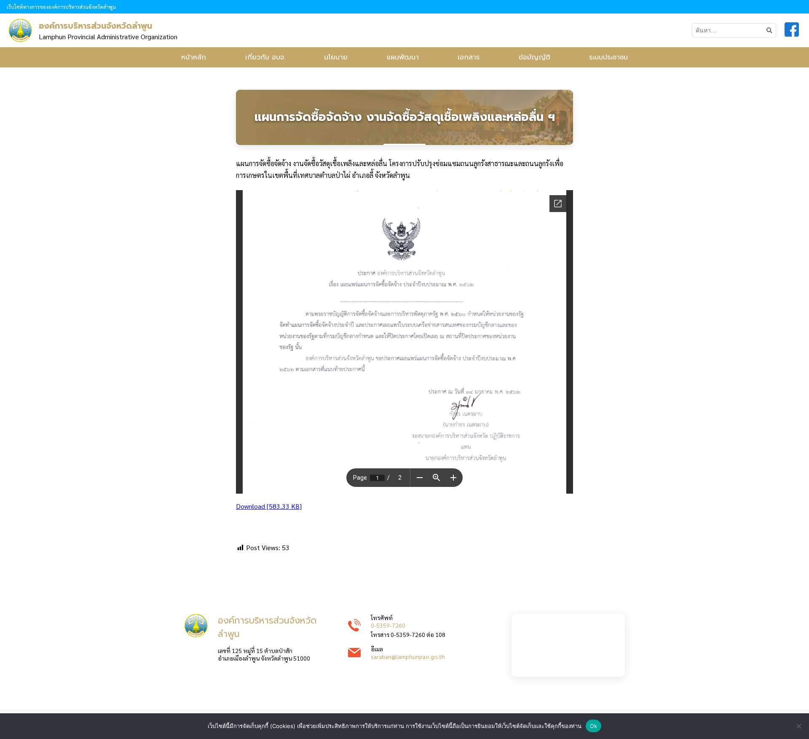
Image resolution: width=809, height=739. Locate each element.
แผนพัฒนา (403, 57)
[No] (798, 726)
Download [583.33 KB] (269, 506)
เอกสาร (469, 57)
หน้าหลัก (193, 57)
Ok (593, 726)
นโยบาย (336, 57)
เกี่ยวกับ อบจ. (265, 57)
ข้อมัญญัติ (534, 57)
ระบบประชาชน (608, 57)
